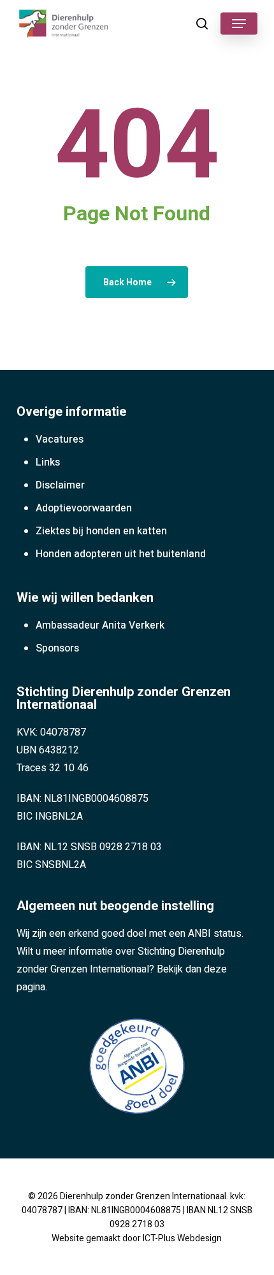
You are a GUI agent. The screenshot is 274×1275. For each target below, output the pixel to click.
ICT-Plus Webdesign (182, 1238)
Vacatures (59, 439)
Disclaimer (60, 485)
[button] (238, 23)
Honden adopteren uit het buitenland (121, 554)
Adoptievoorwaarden (84, 508)
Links (48, 462)
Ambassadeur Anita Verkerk (100, 625)
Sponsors (57, 648)
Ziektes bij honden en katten (101, 531)
